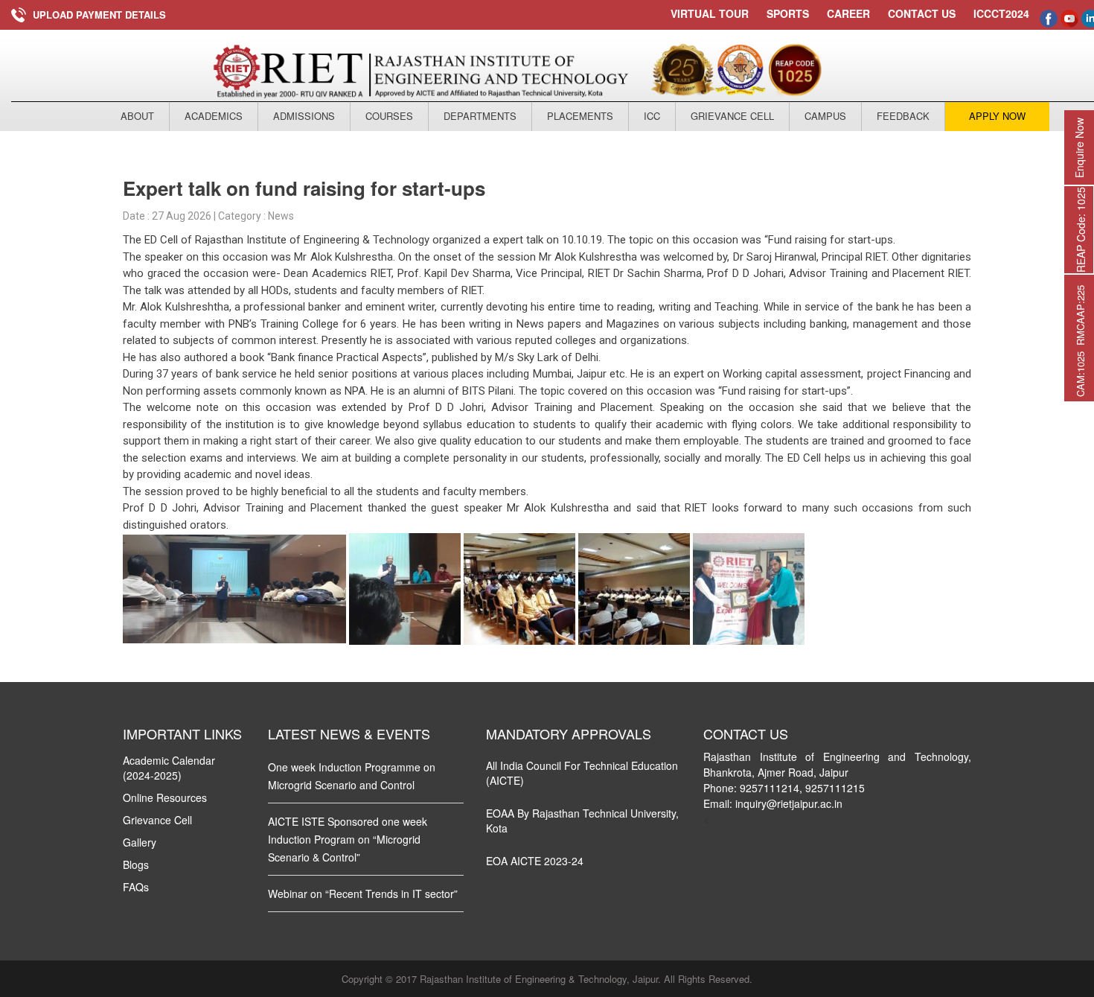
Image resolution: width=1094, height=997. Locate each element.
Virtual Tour (710, 13)
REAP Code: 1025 (1080, 230)
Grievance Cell (732, 116)
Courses (389, 116)
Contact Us (922, 13)
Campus (825, 116)
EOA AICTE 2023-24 (534, 860)
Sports (788, 13)
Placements (580, 116)
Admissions (304, 116)
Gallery (139, 842)
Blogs (136, 864)
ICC (652, 116)
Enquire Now (1079, 148)
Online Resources (165, 797)
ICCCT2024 (1001, 13)
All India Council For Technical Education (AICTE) (582, 773)
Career (848, 13)
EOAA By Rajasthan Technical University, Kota (582, 820)
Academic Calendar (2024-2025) (169, 768)
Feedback (903, 116)
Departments (480, 116)
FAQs (136, 886)
